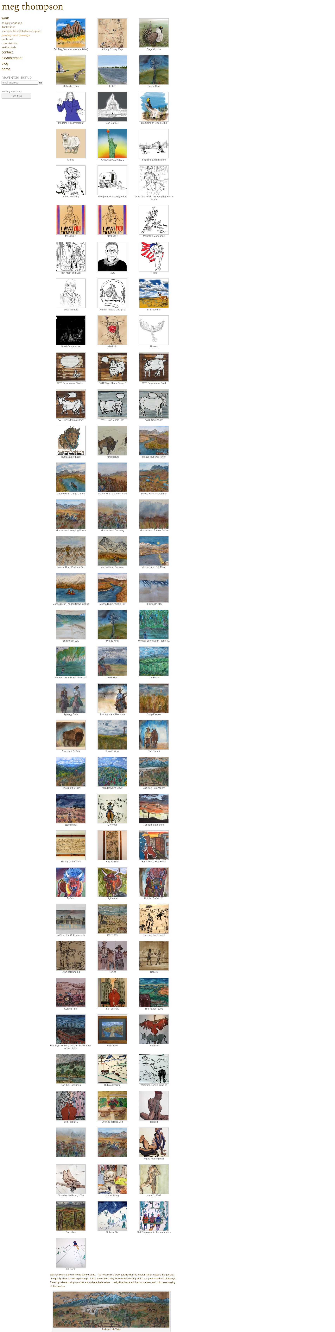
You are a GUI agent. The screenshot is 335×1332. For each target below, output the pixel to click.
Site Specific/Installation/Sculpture (21, 31)
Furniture (16, 95)
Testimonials (9, 47)
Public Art (7, 39)
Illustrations (8, 26)
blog (5, 63)
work (5, 18)
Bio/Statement (12, 58)
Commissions (9, 43)
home (6, 69)
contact (7, 52)
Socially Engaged (12, 22)
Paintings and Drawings (16, 35)
